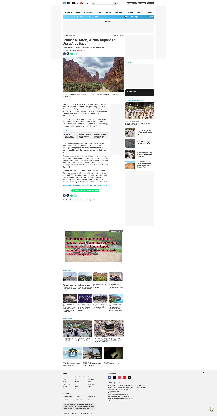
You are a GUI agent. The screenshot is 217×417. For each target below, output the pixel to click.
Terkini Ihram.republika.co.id (134, 100)
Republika (66, 17)
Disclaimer (65, 399)
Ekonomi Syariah (79, 377)
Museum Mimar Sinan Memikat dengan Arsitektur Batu (100, 136)
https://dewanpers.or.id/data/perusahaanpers (76, 408)
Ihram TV (130, 13)
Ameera (65, 377)
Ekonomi (108, 13)
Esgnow (65, 386)
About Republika (67, 396)
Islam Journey (88, 13)
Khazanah (65, 379)
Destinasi (73, 35)
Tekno (76, 384)
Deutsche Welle (131, 3)
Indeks (150, 13)
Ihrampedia (119, 13)
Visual (76, 386)
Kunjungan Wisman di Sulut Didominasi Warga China (85, 136)
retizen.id (150, 3)
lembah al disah (67, 200)
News (78, 13)
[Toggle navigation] (64, 3)
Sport (89, 381)
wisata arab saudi (78, 200)
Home (64, 35)
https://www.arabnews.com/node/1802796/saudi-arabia (85, 186)
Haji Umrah (68, 13)
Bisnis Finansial (92, 384)
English (89, 386)
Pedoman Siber (92, 396)
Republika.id (141, 3)
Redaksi (77, 396)
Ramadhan (78, 388)
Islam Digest (91, 379)
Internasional (66, 384)
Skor (89, 377)
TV (63, 388)
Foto (138, 13)
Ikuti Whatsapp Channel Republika (87, 190)
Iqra (76, 379)
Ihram (68, 35)
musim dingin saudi (90, 200)
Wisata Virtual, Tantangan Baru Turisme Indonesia (69, 136)
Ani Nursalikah (81, 50)
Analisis (77, 381)
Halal (99, 13)
